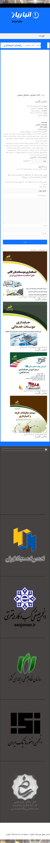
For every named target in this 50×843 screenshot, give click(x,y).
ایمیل (44, 233)
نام (45, 226)
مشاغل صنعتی (23, 95)
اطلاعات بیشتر (25, 265)
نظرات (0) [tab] (43, 127)
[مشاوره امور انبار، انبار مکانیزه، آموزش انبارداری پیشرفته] (25, 17)
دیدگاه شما (42, 195)
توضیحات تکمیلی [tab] (41, 124)
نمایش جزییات (25, 281)
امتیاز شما (42, 186)
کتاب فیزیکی (29, 45)
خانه (38, 45)
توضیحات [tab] (44, 122)
